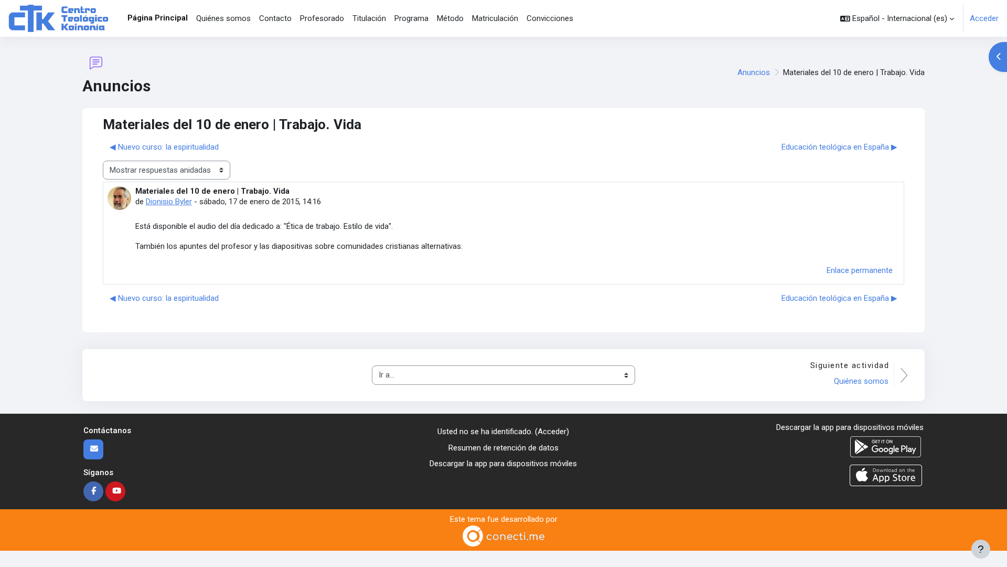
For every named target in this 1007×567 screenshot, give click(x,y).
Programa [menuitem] (411, 18)
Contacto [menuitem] (275, 18)
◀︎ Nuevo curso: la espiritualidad (164, 147)
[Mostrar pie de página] (980, 549)
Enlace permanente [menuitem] (860, 270)
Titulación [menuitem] (369, 18)
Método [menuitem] (450, 18)
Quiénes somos (861, 381)
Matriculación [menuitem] (495, 18)
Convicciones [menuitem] (550, 18)
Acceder (984, 18)
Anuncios (753, 72)
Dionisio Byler (169, 201)
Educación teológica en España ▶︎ (839, 147)
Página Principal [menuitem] (157, 18)
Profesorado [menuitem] (322, 18)
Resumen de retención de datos (503, 448)
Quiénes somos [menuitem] (223, 18)
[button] (897, 18)
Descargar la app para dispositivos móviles (503, 463)
